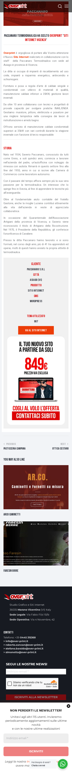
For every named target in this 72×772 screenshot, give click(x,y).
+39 (25, 637)
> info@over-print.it (15, 641)
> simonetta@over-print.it (19, 652)
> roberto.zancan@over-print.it (23, 644)
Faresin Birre (10, 571)
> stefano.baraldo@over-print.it (23, 648)
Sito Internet (21, 57)
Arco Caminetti (11, 514)
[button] (66, 6)
